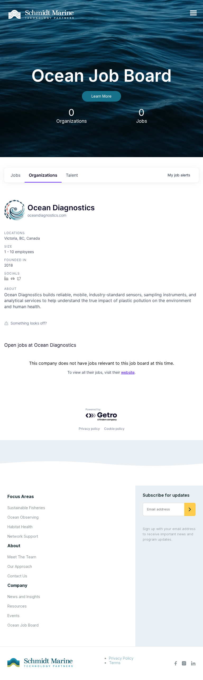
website (128, 372)
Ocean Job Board (23, 625)
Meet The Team (21, 557)
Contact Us (17, 576)
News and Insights (23, 596)
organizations (43, 175)
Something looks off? (29, 323)
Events (13, 615)
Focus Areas (20, 496)
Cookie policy (114, 429)
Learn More (101, 96)
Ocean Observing (23, 517)
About (13, 545)
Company (17, 585)
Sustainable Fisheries (26, 507)
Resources (17, 606)
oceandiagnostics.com (46, 215)
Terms (115, 662)
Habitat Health (20, 526)
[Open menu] (193, 13)
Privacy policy (89, 429)
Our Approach (19, 566)
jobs (15, 175)
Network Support (22, 536)
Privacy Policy (121, 658)
